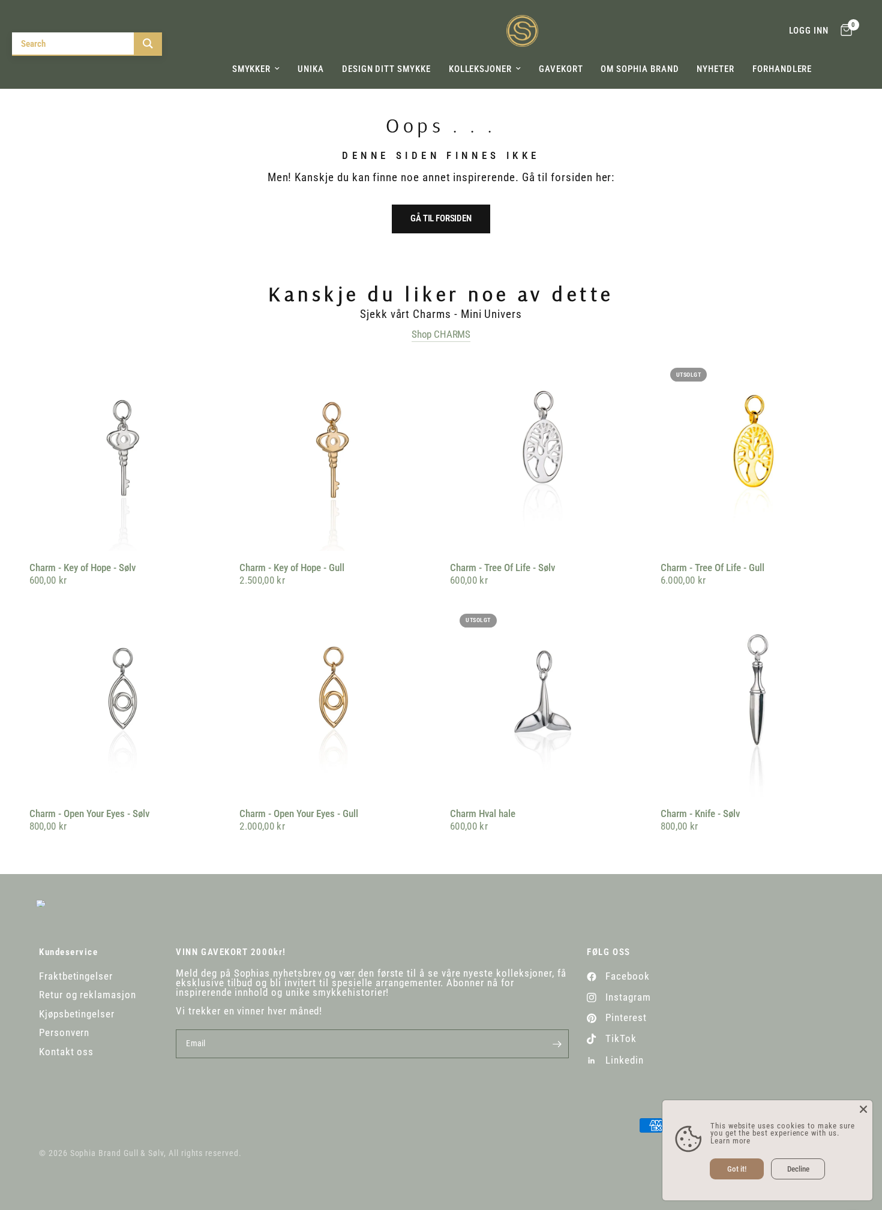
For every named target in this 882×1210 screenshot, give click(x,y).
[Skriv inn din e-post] (557, 1043)
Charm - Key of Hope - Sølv (82, 568)
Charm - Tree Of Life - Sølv (502, 568)
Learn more (730, 1140)
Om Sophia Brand (640, 69)
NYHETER (715, 69)
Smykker (251, 69)
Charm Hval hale (482, 814)
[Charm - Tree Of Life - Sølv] (546, 454)
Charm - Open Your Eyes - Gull (298, 814)
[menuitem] (256, 69)
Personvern (64, 1032)
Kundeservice (68, 952)
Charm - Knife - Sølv (700, 814)
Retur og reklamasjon (87, 995)
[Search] (148, 43)
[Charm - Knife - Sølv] (757, 700)
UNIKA (311, 69)
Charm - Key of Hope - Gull (291, 568)
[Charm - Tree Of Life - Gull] (757, 454)
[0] (843, 31)
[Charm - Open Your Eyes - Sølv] (125, 700)
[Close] (863, 1109)
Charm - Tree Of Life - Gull (712, 568)
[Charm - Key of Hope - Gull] (335, 454)
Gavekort (561, 69)
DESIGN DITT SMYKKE (386, 69)
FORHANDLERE (782, 69)
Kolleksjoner (480, 69)
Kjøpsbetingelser (77, 1014)
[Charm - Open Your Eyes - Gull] (335, 700)
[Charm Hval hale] (546, 700)
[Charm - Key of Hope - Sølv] (125, 454)
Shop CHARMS (441, 334)
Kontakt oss (66, 1052)
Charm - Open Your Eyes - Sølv (89, 814)
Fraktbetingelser (76, 976)
